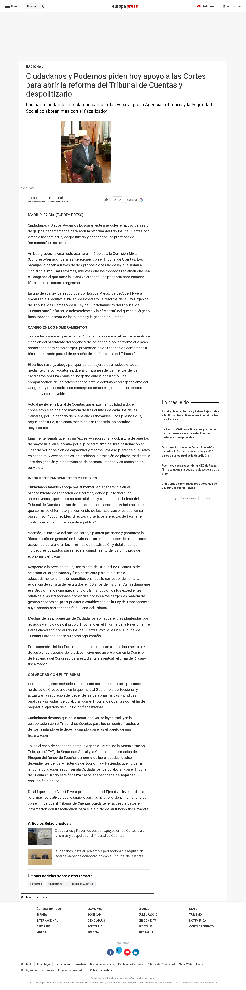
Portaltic (94, 926)
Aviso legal (44, 964)
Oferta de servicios (102, 964)
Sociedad (94, 915)
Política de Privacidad (161, 964)
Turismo (195, 915)
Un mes (205, 498)
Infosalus (145, 932)
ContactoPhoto (201, 926)
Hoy (174, 498)
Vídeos (41, 932)
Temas (200, 964)
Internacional (47, 921)
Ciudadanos (55, 884)
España (42, 915)
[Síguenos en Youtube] (127, 953)
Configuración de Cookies (37, 970)
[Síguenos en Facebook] (110, 953)
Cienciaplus (96, 921)
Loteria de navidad (70, 970)
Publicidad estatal (101, 970)
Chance (143, 909)
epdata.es (145, 926)
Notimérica (197, 921)
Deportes (44, 926)
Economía (94, 909)
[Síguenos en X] (119, 953)
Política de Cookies (130, 964)
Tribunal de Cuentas (81, 884)
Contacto (26, 964)
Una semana (188, 498)
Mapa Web (185, 964)
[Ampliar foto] (86, 181)
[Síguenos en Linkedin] (136, 953)
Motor (194, 909)
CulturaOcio (147, 915)
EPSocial (93, 932)
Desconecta (147, 921)
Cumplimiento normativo (70, 964)
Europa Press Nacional (45, 198)
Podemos (36, 884)
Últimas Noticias (49, 909)
